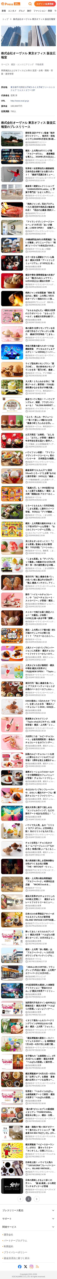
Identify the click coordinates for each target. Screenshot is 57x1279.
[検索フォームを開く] (30, 4)
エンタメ (12, 11)
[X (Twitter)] (25, 1266)
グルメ (22, 11)
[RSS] (37, 1266)
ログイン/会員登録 (45, 4)
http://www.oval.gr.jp (20, 101)
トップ (5, 19)
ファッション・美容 (43, 11)
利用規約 (7, 1246)
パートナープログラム (14, 1240)
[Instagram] (31, 1266)
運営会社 (7, 1234)
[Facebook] (19, 1266)
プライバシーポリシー (14, 1252)
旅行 (29, 11)
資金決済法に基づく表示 (16, 1258)
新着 (4, 11)
